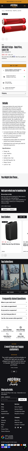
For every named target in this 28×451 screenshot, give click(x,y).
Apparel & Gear (5, 413)
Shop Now (22, 217)
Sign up (22, 399)
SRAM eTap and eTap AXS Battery (11, 244)
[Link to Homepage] (14, 6)
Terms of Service (5, 431)
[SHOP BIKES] (10, 277)
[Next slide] (6, 39)
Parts (2, 409)
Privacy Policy (4, 429)
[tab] (12, 371)
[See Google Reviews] (14, 437)
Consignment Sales (20, 411)
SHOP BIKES (10, 292)
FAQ (2, 427)
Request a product (9, 209)
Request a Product (19, 413)
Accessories (4, 411)
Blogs (2, 424)
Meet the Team (18, 422)
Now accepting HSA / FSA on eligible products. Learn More (14, 2)
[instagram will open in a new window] (15, 427)
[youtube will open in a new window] (21, 427)
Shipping (3, 420)
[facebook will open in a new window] (18, 427)
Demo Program (19, 407)
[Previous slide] (3, 39)
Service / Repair (19, 409)
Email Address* (5, 397)
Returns (3, 422)
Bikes (2, 407)
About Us (17, 420)
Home (3, 10)
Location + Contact (19, 424)
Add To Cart (14, 65)
